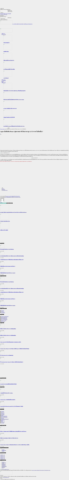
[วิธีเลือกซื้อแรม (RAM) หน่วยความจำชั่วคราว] (2, 264)
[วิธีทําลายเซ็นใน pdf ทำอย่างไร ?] (8, 58)
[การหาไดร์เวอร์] (8, 76)
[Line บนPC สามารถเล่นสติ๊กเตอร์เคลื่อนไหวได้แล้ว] (2, 382)
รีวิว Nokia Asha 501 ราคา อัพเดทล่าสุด (6, 355)
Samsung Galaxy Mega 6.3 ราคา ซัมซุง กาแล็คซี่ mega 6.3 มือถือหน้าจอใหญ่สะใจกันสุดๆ (14, 348)
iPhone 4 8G (3, 189)
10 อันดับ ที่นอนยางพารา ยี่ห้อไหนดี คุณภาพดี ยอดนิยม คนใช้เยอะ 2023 (11, 259)
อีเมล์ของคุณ (9, 17)
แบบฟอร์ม (2, 411)
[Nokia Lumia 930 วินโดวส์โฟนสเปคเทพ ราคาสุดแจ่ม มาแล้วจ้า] (2, 340)
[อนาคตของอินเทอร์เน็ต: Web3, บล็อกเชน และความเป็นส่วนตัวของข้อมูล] (2, 254)
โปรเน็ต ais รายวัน (3, 320)
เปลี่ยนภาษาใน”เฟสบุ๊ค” (4, 230)
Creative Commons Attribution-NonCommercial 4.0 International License (41, 470)
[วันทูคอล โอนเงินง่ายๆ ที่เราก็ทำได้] (8, 115)
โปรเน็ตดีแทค (3, 312)
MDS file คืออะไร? (7, 42)
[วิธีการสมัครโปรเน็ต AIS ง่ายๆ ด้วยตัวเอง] (2, 247)
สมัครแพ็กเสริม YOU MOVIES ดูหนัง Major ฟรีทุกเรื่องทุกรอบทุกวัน (14, 90)
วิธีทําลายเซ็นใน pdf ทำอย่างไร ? (9, 60)
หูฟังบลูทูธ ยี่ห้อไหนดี (4, 317)
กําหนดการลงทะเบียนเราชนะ (5, 221)
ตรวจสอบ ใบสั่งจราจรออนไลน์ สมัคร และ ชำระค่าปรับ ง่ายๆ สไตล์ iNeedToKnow (13, 212)
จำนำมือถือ (2, 414)
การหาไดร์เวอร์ (6, 78)
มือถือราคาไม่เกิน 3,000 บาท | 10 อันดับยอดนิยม (8, 335)
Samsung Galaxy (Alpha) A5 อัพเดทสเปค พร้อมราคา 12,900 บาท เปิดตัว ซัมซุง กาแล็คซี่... (15, 444)
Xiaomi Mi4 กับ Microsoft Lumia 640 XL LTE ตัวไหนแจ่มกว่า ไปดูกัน (11, 406)
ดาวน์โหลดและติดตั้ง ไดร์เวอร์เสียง (9, 69)
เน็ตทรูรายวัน (3, 321)
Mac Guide (3, 79)
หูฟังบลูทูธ (2, 418)
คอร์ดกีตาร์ (2, 413)
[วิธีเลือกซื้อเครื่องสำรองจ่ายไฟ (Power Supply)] (2, 271)
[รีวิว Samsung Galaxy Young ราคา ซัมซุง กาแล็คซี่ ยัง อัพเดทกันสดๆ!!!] (2, 360)
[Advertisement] (14, 26)
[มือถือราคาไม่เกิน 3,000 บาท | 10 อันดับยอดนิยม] (2, 333)
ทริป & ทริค (4, 34)
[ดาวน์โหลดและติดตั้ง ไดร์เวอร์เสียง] (8, 67)
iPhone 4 (3, 188)
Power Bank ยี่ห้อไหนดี (4, 319)
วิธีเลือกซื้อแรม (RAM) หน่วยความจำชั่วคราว (7, 266)
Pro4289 (2, 415)
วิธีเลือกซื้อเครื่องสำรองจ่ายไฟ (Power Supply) (7, 272)
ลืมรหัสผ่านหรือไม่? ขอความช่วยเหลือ (5, 13)
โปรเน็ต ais (2, 311)
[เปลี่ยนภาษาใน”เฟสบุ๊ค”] (4, 228)
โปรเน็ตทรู (2, 310)
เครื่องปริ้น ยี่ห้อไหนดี (4, 318)
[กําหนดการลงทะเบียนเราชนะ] (4, 219)
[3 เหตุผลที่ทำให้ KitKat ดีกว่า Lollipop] (2, 391)
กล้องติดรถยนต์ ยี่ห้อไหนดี (4, 316)
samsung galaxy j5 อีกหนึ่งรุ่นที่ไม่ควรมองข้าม (7, 399)
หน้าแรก (4, 33)
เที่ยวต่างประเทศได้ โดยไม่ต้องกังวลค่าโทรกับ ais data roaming (14, 99)
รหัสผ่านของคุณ (10, 11)
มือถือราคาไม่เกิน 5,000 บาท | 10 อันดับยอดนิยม (8, 328)
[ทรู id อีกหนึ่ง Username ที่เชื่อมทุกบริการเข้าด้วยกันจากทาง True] (8, 124)
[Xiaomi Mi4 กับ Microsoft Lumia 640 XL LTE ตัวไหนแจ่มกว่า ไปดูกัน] (2, 404)
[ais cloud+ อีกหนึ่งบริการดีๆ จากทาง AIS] (8, 106)
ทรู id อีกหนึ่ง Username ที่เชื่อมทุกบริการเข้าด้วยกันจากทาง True (14, 126)
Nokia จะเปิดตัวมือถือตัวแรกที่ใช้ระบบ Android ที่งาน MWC (12, 197)
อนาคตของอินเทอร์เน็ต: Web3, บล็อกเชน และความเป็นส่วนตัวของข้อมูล (12, 288)
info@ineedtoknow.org (6, 477)
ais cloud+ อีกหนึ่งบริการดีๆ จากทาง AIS (10, 108)
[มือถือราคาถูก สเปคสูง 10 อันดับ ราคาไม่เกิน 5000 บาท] (2, 436)
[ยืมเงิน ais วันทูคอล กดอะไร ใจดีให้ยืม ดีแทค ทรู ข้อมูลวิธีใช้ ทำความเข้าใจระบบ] (2, 429)
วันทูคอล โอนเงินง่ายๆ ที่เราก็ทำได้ (9, 117)
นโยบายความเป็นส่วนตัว (3, 14)
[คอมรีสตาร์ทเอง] (8, 49)
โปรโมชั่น (4, 82)
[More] (19, 136)
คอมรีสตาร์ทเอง (6, 51)
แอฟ (3, 81)
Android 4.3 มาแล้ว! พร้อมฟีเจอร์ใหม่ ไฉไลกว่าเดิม (13, 196)
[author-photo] (2, 201)
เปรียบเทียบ (4, 80)
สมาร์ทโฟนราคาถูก (4, 190)
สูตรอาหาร (2, 412)
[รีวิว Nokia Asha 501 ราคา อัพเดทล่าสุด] (2, 353)
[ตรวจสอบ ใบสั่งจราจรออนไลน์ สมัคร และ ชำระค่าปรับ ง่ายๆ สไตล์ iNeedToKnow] (4, 210)
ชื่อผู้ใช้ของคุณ (10, 10)
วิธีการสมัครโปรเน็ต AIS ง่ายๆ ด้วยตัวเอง (7, 249)
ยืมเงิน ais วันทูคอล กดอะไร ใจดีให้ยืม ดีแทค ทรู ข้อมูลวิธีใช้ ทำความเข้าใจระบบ (13, 431)
